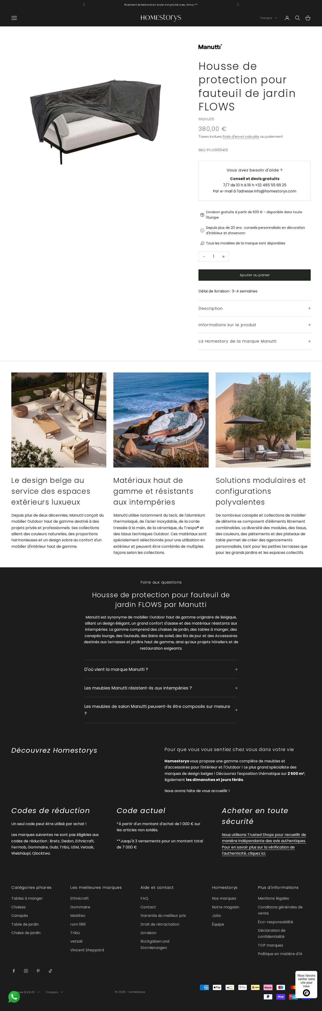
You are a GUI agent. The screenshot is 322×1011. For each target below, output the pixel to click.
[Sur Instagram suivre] (26, 971)
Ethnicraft (79, 898)
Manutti (206, 119)
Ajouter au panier (255, 274)
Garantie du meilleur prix (163, 915)
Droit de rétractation (159, 924)
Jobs (216, 915)
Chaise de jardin (26, 933)
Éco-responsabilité (275, 922)
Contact (148, 907)
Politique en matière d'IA (280, 954)
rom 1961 (78, 924)
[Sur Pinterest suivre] (38, 971)
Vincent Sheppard (87, 950)
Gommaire (80, 907)
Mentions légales (273, 898)
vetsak (76, 941)
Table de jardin (25, 924)
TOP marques (270, 945)
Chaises (18, 907)
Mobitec (78, 915)
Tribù (75, 933)
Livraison (148, 933)
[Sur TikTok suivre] (50, 971)
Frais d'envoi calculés (241, 136)
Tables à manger (27, 898)
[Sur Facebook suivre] (13, 971)
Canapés (19, 915)
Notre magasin (225, 907)
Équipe (218, 924)
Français (266, 18)
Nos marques (224, 898)
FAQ (144, 898)
